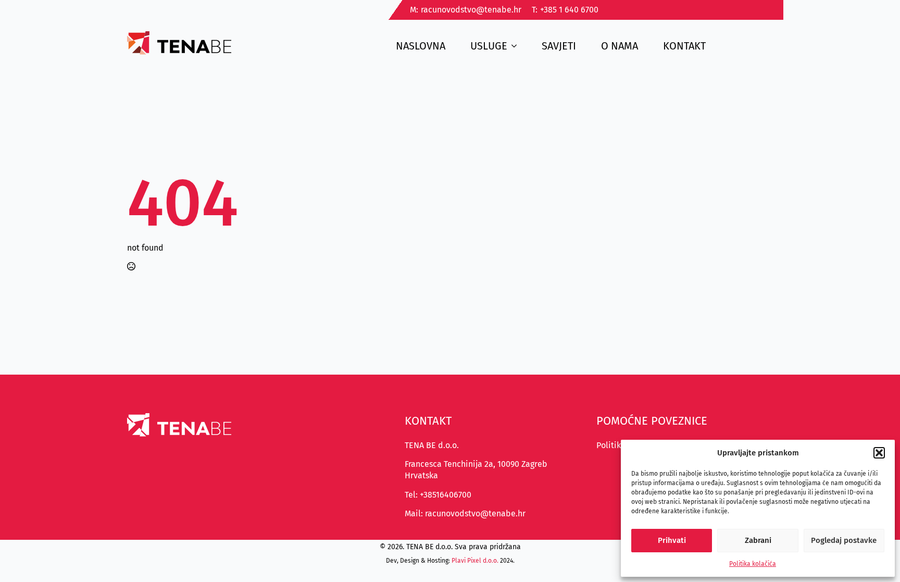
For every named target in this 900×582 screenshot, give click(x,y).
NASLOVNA (420, 46)
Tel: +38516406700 (438, 495)
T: (535, 10)
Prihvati (672, 540)
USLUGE (488, 46)
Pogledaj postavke (844, 540)
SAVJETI (559, 46)
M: (414, 10)
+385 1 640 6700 (569, 10)
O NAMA (619, 46)
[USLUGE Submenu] (517, 42)
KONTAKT (684, 46)
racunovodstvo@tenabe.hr (471, 10)
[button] (879, 453)
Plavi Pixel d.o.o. (475, 560)
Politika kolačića (752, 563)
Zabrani (758, 540)
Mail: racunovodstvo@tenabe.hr (465, 513)
